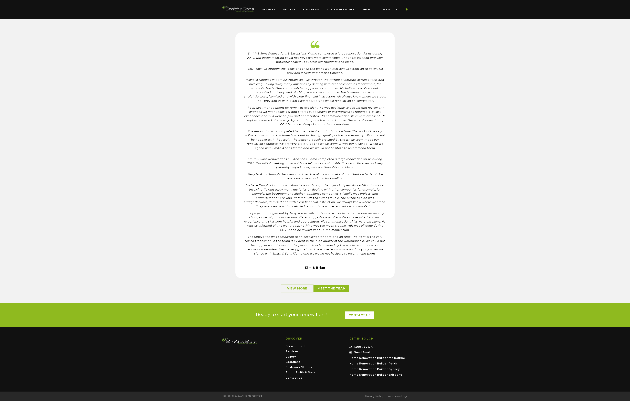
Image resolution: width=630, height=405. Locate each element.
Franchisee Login (398, 396)
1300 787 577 (364, 346)
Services (268, 9)
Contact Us (388, 9)
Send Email (362, 352)
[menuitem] (237, 10)
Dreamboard (295, 346)
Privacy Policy (374, 396)
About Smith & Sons (300, 372)
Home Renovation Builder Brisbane (375, 374)
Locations (311, 9)
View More (297, 288)
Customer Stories (340, 9)
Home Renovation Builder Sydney (374, 369)
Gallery (289, 9)
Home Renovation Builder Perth (373, 363)
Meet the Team (332, 288)
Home (237, 9)
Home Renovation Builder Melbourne (377, 358)
